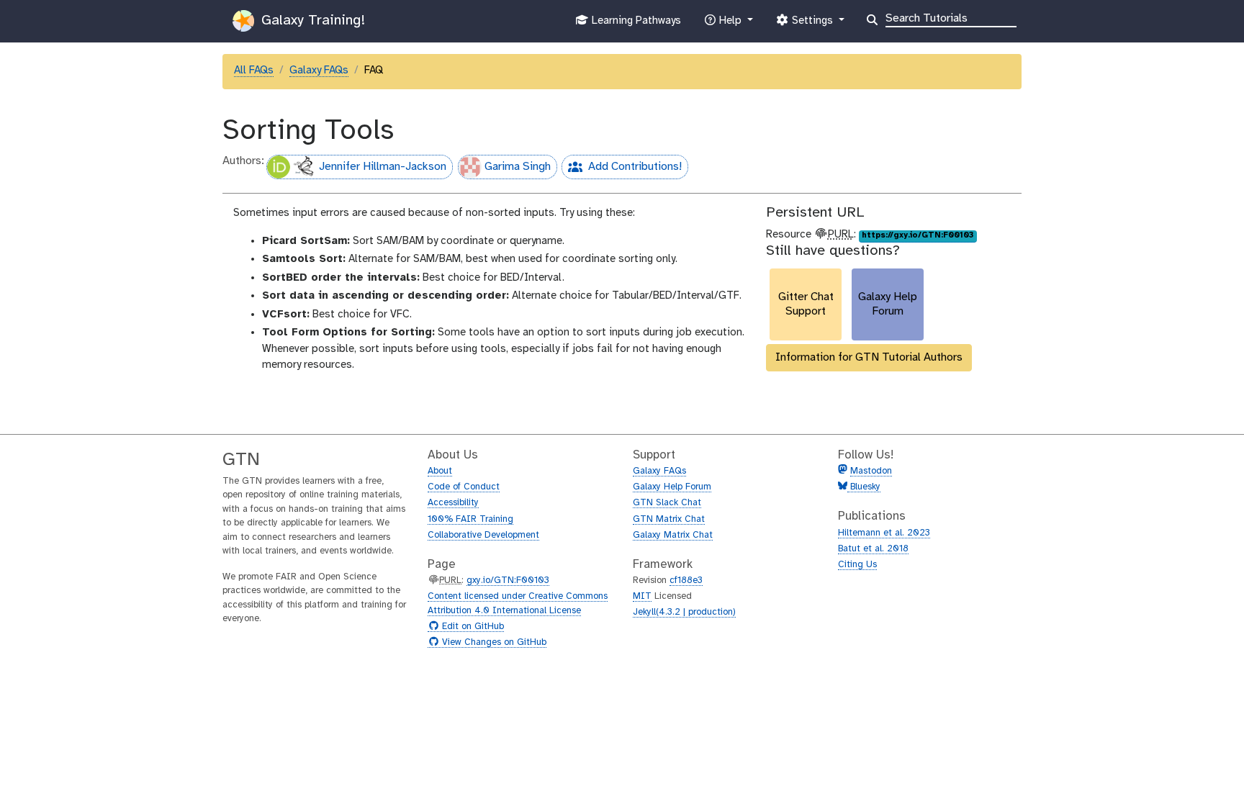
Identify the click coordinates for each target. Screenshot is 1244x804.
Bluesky (863, 487)
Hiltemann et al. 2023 (884, 533)
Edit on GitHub (471, 627)
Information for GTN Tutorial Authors (869, 357)
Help (730, 24)
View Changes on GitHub (492, 643)
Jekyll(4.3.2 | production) (684, 612)
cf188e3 (686, 580)
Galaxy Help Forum (672, 487)
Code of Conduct (464, 487)
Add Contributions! (622, 170)
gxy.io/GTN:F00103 (507, 580)
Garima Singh (517, 167)
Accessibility (453, 502)
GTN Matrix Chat (669, 519)
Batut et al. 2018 (873, 549)
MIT (642, 596)
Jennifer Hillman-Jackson (382, 167)
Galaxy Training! (311, 20)
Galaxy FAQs (318, 70)
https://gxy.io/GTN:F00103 (917, 235)
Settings (812, 24)
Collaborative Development (483, 535)
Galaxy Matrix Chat (673, 535)
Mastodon (871, 471)
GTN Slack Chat (667, 502)
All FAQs (254, 70)
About (440, 471)
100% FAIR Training (470, 519)
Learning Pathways (634, 24)
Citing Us (857, 564)
